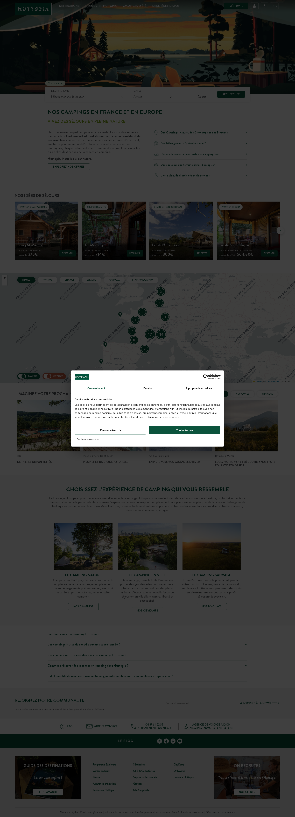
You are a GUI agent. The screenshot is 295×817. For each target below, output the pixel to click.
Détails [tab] (147, 388)
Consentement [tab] (96, 388)
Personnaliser (108, 430)
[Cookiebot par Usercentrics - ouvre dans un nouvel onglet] (206, 376)
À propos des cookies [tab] (199, 388)
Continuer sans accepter (88, 439)
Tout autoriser (184, 430)
